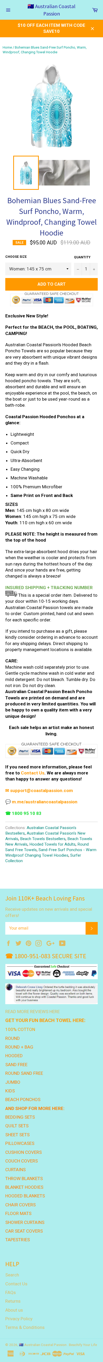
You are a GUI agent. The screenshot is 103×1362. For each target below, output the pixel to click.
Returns (13, 1301)
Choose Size (16, 257)
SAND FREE (16, 1064)
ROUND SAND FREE (24, 1073)
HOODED (14, 1055)
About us (14, 1310)
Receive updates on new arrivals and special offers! (48, 912)
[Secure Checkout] (51, 750)
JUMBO (12, 1082)
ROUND (12, 1038)
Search (12, 1274)
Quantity (82, 257)
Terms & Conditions (25, 1327)
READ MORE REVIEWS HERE (32, 1011)
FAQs (10, 1292)
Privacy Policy (18, 1318)
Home (7, 47)
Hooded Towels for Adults (52, 844)
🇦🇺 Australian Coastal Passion (51, 10)
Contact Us (16, 1283)
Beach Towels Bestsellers (42, 838)
